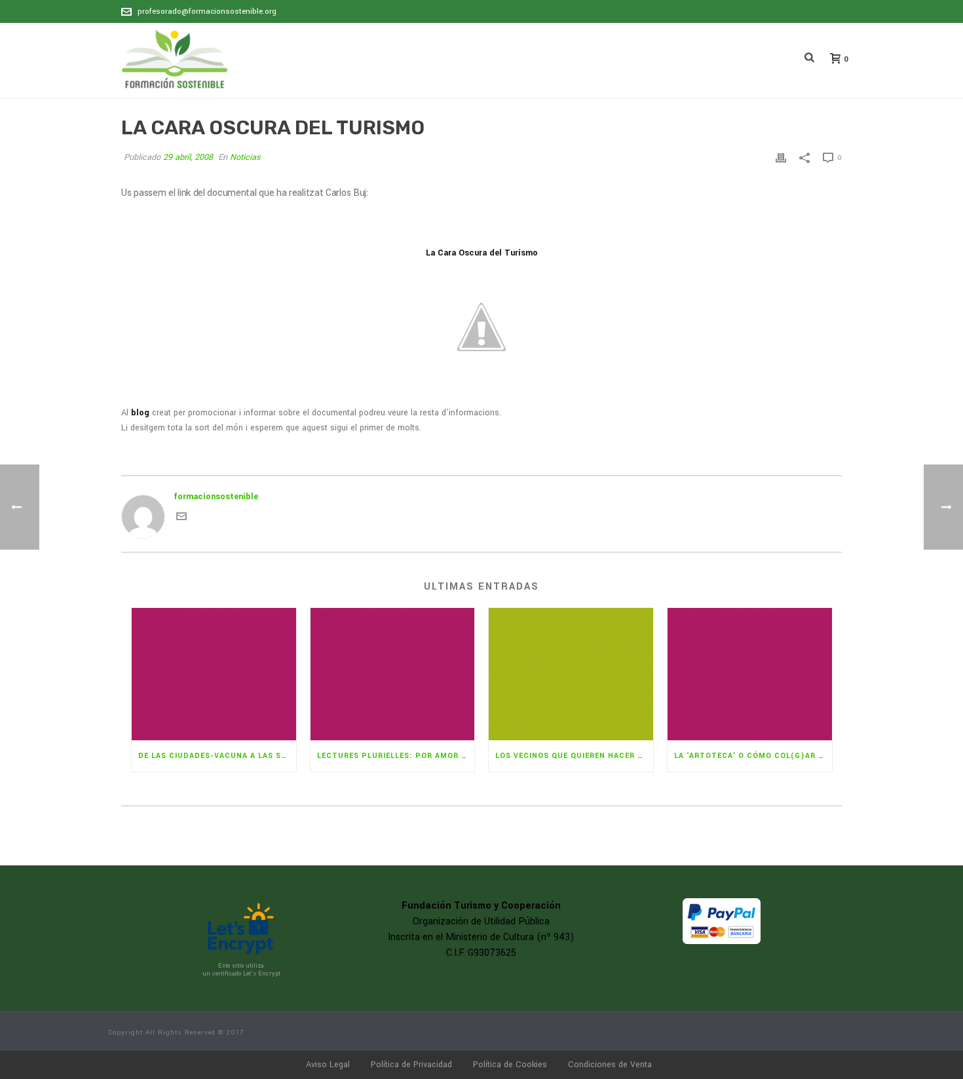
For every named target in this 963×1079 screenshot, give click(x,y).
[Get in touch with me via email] (181, 519)
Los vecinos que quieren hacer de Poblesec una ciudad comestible (574, 756)
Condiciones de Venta (610, 1064)
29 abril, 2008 (188, 157)
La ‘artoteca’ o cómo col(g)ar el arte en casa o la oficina (753, 756)
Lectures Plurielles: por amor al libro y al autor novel (396, 756)
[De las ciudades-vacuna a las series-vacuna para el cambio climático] (214, 674)
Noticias (245, 157)
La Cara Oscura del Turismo (482, 253)
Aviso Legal (328, 1064)
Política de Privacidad (411, 1064)
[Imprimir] (781, 157)
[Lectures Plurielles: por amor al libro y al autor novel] (393, 674)
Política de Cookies (510, 1064)
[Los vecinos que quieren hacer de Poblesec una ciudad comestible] (571, 674)
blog (140, 413)
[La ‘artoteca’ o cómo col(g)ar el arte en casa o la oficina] (750, 674)
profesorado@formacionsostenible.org (207, 11)
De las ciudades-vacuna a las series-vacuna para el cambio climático (217, 756)
